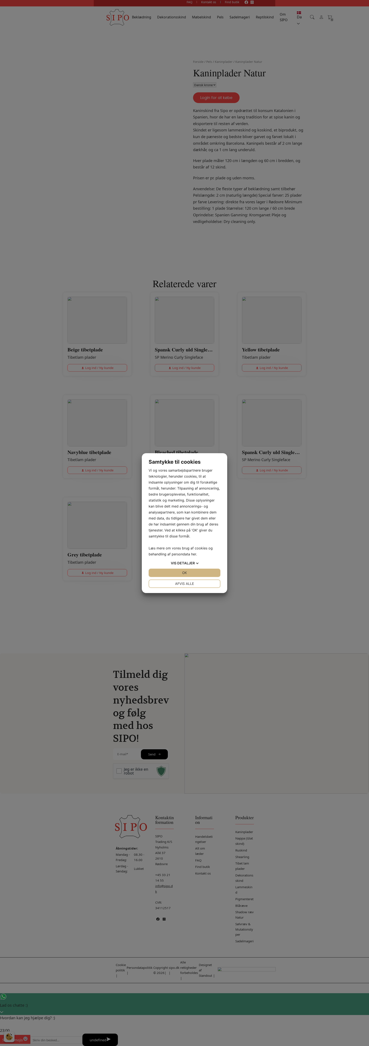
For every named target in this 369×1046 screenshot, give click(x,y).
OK (184, 573)
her (193, 554)
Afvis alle (184, 583)
